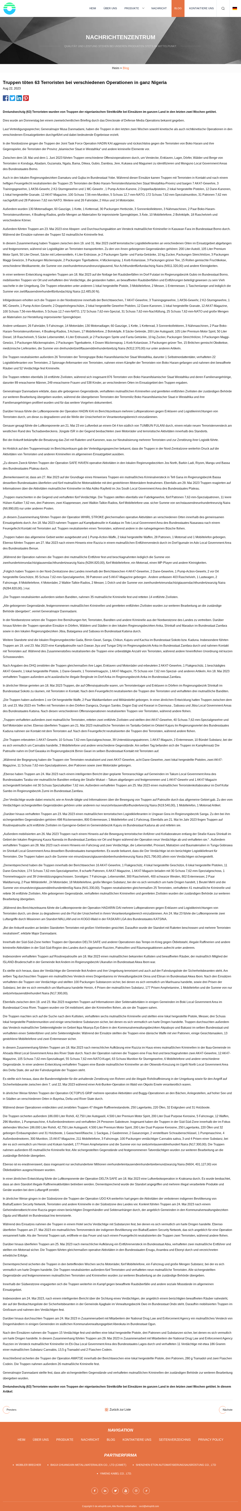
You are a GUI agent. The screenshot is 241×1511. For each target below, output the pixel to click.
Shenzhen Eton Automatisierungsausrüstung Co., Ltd (176, 1464)
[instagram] (136, 1490)
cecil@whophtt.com (149, 1506)
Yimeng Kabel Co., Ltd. (116, 1473)
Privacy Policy (210, 1439)
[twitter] (115, 1490)
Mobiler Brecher (28, 1464)
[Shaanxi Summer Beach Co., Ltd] (9, 8)
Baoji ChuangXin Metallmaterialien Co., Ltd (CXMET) (88, 1464)
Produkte (131, 8)
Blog (178, 8)
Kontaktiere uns (201, 8)
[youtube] (125, 1490)
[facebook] (94, 1490)
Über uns (110, 8)
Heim (92, 8)
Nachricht (159, 8)
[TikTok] (146, 1490)
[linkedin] (105, 1490)
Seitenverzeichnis (175, 1439)
